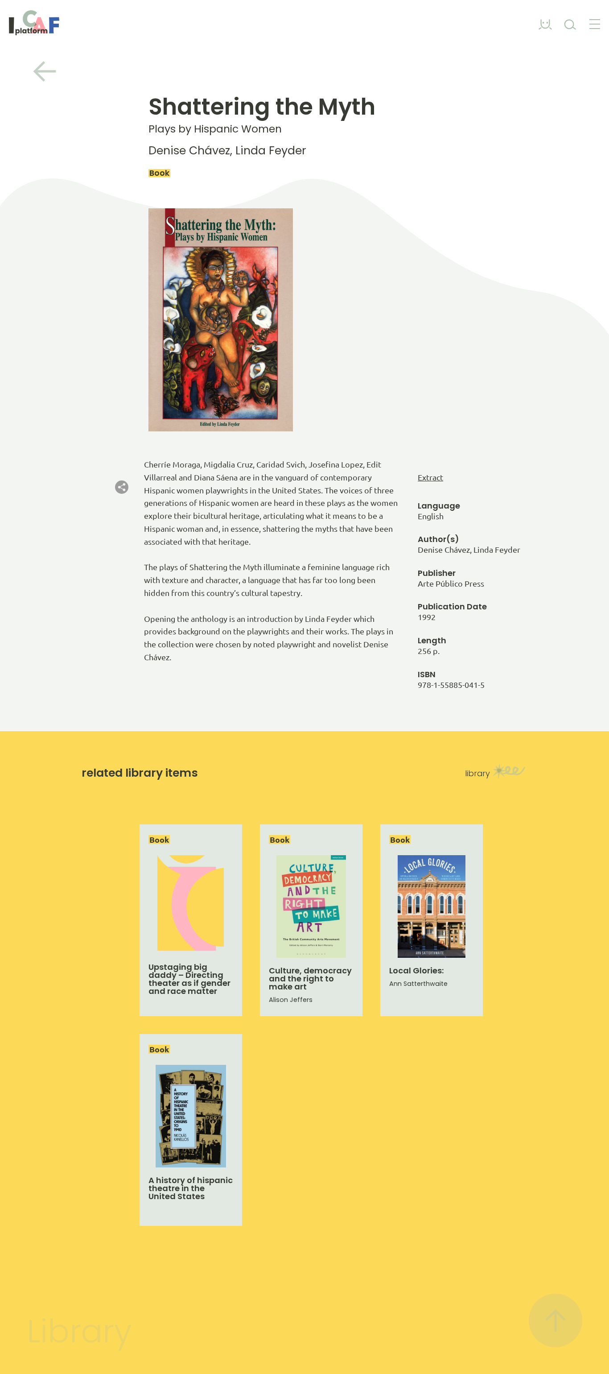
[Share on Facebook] (121, 502)
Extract (430, 477)
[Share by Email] (121, 534)
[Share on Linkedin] (121, 518)
